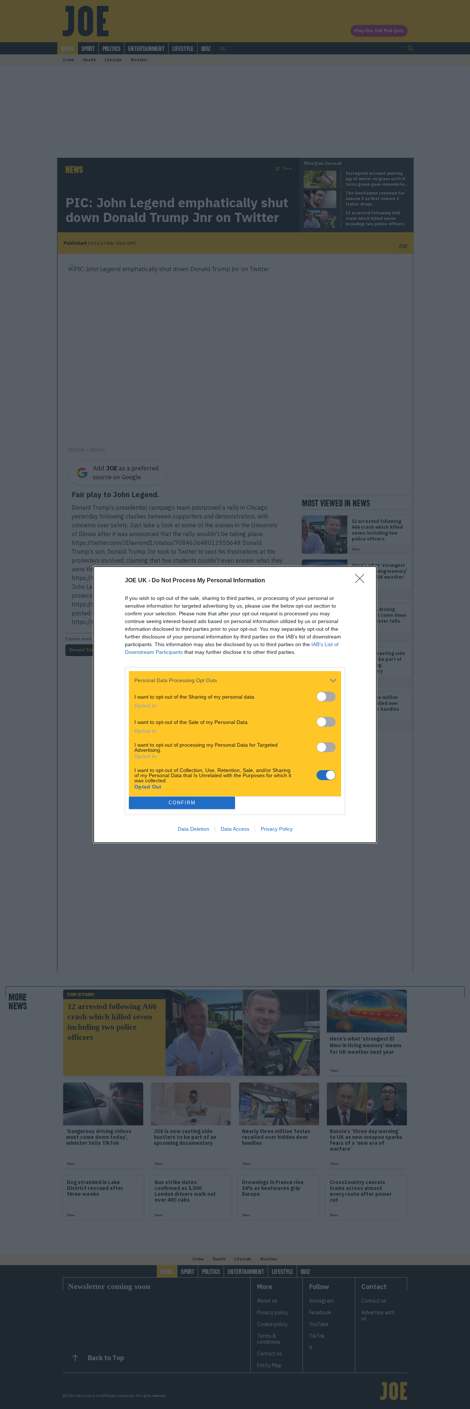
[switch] (326, 697)
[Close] (362, 581)
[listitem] (235, 680)
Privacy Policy (277, 829)
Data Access (235, 829)
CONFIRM (182, 802)
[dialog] (235, 705)
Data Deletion (193, 829)
